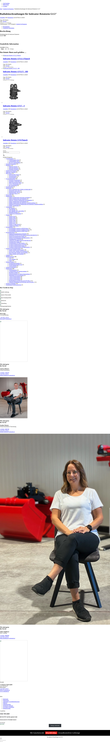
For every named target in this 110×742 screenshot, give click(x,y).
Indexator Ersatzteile (11, 172)
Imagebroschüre (7, 708)
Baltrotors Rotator (13, 166)
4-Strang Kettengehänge (14, 279)
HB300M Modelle (13, 212)
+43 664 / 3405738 (4, 429)
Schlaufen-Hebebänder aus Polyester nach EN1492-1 (21, 282)
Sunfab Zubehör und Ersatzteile (16, 250)
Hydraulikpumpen (10, 232)
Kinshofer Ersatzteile (11, 164)
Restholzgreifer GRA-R (14, 192)
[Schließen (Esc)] (5, 740)
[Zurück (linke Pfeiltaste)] (0, 741)
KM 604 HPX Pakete (14, 174)
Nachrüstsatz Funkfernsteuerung (13, 284)
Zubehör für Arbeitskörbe (15, 213)
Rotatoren (8, 165)
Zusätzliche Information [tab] (8, 28)
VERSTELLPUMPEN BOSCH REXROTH (20, 240)
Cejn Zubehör (12, 259)
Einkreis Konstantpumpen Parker (17, 236)
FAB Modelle (12, 209)
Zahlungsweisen (7, 704)
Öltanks (8, 215)
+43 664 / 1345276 (4, 372)
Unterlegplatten (9, 158)
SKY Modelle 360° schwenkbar (16, 211)
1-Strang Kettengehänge (14, 276)
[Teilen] (3, 740)
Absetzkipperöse (13, 270)
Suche (4, 152)
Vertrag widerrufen (55, 725)
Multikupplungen (10, 256)
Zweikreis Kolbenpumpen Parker (17, 246)
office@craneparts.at (5, 690)
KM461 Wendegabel (14, 205)
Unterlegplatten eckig (14, 160)
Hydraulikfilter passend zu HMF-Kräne (18, 231)
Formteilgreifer (9, 186)
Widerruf (5, 703)
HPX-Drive (9, 173)
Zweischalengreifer (10, 178)
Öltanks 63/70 (12, 219)
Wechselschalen (12, 176)
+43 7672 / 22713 (4, 317)
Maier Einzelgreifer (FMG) (15, 182)
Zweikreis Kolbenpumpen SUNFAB (17, 244)
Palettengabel (9, 196)
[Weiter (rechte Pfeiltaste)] (2, 741)
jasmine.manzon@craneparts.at (7, 431)
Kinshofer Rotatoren (14, 169)
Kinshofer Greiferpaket (14, 181)
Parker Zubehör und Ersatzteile (16, 254)
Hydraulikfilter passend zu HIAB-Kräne (18, 228)
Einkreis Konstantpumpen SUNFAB (17, 233)
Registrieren (10, 17)
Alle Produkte (6, 3)
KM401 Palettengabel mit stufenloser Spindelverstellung (22, 203)
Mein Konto (6, 4)
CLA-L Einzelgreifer (14, 184)
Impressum (5, 699)
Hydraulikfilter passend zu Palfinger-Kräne (19, 229)
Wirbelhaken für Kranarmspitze (16, 275)
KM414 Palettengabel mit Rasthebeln (18, 199)
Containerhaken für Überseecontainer (18, 271)
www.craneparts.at (4, 691)
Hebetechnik (9, 268)
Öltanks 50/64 (12, 217)
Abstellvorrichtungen (11, 267)
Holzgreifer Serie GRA (14, 190)
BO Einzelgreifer (13, 185)
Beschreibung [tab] (6, 26)
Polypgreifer (9, 194)
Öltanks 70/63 (12, 220)
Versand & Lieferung (8, 705)
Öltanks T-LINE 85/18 (14, 224)
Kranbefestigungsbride (14, 263)
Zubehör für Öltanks (14, 225)
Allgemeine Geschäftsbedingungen (11, 701)
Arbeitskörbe (9, 207)
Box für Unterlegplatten (14, 162)
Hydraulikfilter (9, 227)
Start (1, 9)
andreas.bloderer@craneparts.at (7, 375)
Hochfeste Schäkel (13, 272)
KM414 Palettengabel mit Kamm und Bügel (19, 197)
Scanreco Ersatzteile (10, 283)
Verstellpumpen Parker (14, 241)
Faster (10, 260)
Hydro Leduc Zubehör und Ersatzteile (18, 251)
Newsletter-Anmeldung (8, 707)
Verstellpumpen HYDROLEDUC (17, 243)
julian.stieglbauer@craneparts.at (7, 638)
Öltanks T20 (12, 216)
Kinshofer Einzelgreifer (14, 180)
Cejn (10, 258)
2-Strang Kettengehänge (14, 278)
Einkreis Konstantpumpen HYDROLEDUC (19, 237)
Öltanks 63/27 (12, 223)
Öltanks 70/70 (12, 221)
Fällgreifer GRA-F (13, 193)
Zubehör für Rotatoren (8, 9)
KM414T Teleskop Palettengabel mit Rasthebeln (20, 200)
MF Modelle (12, 208)
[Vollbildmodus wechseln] (2, 740)
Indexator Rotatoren (13, 168)
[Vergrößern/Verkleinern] (0, 740)
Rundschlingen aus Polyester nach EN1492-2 (19, 280)
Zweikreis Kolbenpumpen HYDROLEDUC (19, 247)
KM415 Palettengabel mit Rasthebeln (18, 201)
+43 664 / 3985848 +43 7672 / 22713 (4, 636)
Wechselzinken (12, 177)
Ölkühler (8, 255)
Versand (4, 21)
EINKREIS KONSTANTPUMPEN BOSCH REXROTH (23, 235)
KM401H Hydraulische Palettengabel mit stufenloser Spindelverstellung (26, 204)
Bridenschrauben (10, 262)
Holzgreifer (8, 188)
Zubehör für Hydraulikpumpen (13, 248)
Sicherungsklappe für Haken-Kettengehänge (19, 274)
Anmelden (2, 17)
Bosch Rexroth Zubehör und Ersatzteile (18, 252)
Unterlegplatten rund (14, 161)
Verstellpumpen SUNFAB (15, 239)
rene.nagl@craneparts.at (5, 318)
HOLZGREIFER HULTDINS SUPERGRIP (20, 189)
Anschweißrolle (12, 266)
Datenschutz (6, 700)
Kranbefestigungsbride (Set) (15, 264)
